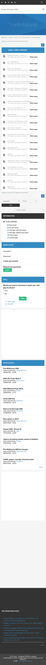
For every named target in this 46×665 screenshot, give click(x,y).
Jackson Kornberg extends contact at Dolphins (20, 439)
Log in (4, 41)
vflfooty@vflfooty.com (25, 661)
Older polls (11, 301)
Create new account (10, 261)
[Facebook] (3, 2)
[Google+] (9, 2)
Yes (6, 291)
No (6, 294)
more (41, 467)
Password (7, 256)
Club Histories (36, 37)
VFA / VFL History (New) (22, 37)
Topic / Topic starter (17, 50)
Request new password (12, 267)
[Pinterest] (12, 2)
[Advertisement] (23, 334)
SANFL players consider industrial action (18, 459)
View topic (33, 57)
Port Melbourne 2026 (11, 368)
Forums (10, 37)
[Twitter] (6, 2)
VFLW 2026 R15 (9, 399)
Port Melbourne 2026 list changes (15, 449)
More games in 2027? (11, 419)
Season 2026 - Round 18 (12, 429)
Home (5, 37)
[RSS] (15, 2)
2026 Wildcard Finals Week (13, 389)
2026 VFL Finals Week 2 (12, 378)
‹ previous (34, 45)
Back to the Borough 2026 (13, 409)
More (42, 645)
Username (7, 251)
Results (10, 304)
